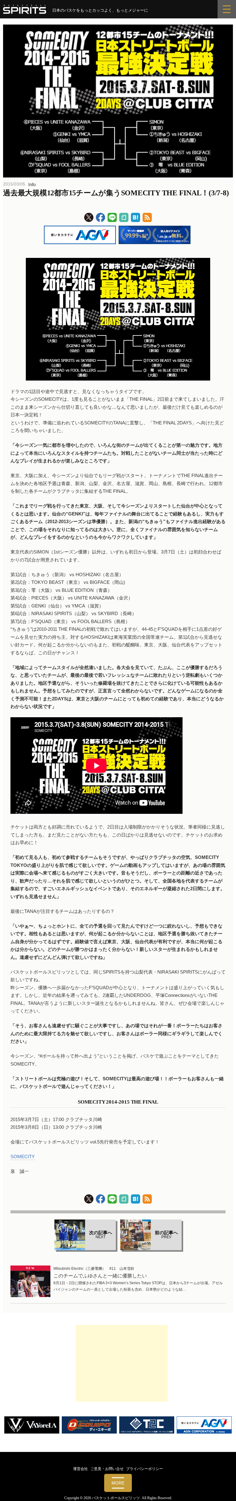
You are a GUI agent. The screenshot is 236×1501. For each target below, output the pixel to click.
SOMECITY (22, 1156)
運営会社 (80, 1469)
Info (32, 184)
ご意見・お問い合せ (107, 1469)
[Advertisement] (122, 1363)
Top (221, 1486)
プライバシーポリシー (144, 1469)
